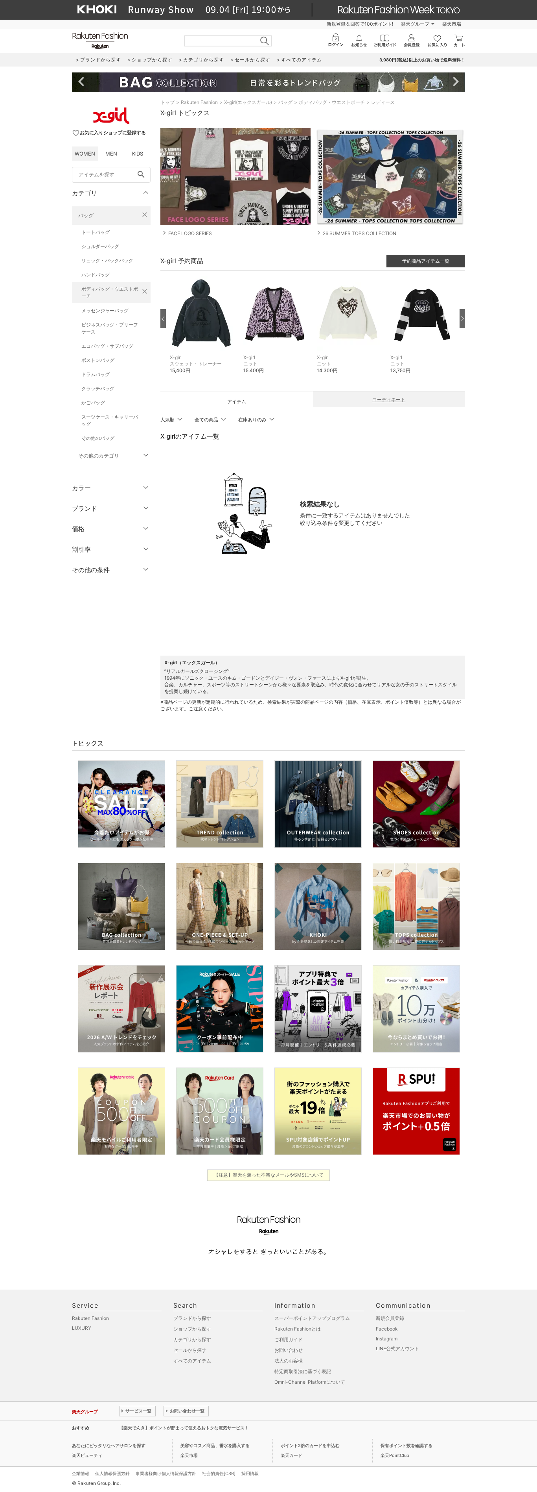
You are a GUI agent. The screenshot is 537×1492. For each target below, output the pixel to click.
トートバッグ (95, 232)
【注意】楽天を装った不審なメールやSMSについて (269, 1175)
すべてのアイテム (192, 1361)
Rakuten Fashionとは (297, 1329)
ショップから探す (192, 1329)
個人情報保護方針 (112, 1473)
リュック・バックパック (107, 260)
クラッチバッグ (97, 388)
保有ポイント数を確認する (406, 1445)
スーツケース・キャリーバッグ (109, 420)
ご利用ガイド (288, 1339)
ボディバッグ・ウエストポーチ (109, 292)
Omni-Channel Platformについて (309, 1382)
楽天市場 (451, 24)
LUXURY (81, 1328)
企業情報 (80, 1473)
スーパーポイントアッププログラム (312, 1318)
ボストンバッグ (97, 360)
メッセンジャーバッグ (105, 310)
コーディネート (388, 399)
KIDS (137, 153)
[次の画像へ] (462, 318)
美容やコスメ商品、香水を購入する (215, 1445)
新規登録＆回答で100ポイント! (360, 24)
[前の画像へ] (163, 318)
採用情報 (250, 1473)
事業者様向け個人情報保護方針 (166, 1473)
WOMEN (85, 153)
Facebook (387, 1329)
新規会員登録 (390, 1318)
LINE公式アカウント (397, 1348)
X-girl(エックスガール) (248, 102)
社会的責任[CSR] (218, 1473)
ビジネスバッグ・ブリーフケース (109, 328)
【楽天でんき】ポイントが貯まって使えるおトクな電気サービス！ (184, 1428)
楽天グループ (415, 24)
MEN (111, 153)
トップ (167, 102)
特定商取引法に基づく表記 (302, 1371)
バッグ (86, 215)
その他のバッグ (97, 438)
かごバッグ (93, 403)
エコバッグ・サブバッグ (107, 346)
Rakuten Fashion (199, 102)
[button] (202, 331)
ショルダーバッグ (100, 246)
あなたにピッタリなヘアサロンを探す (108, 1445)
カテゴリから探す (192, 1339)
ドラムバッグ (95, 374)
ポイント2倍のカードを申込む (310, 1445)
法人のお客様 (288, 1361)
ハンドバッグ (95, 275)
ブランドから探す (192, 1318)
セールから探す (189, 1350)
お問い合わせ (288, 1350)
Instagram (386, 1339)
